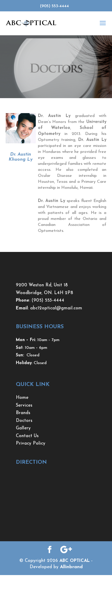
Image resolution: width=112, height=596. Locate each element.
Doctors (24, 421)
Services (24, 405)
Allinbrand (71, 567)
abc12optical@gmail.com (56, 308)
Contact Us (27, 436)
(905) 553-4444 (48, 300)
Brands (23, 413)
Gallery (23, 428)
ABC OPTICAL (74, 561)
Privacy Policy (30, 443)
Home (22, 398)
